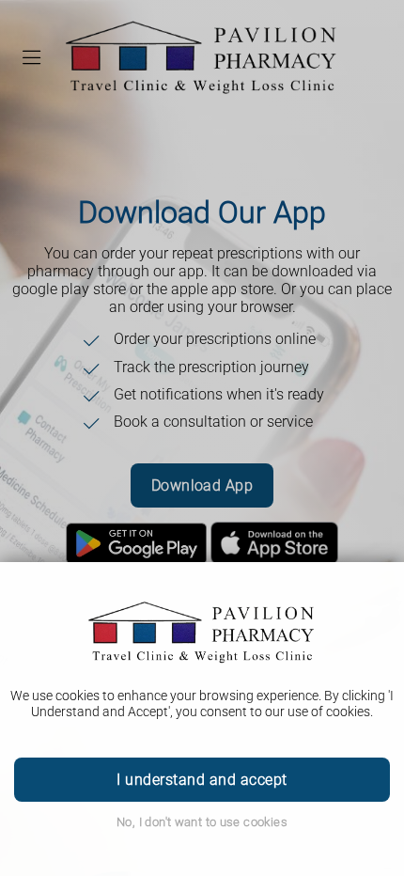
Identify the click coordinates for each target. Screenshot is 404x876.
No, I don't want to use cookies (202, 822)
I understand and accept (202, 780)
